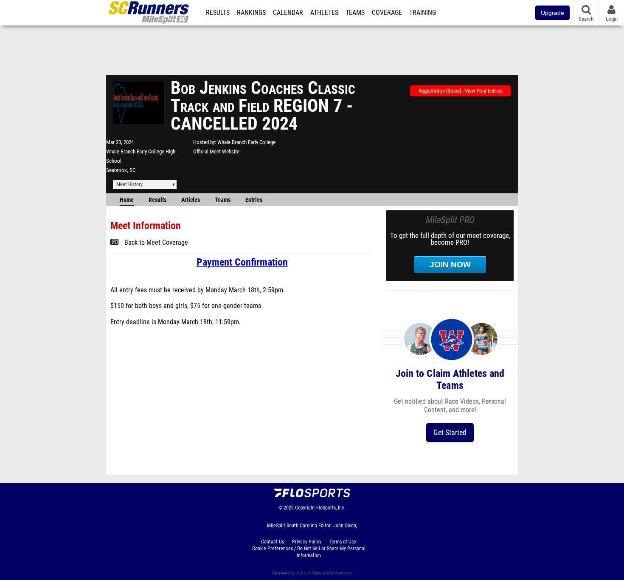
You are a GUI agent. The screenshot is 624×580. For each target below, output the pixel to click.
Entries (253, 200)
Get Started (450, 432)
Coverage (387, 13)
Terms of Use (342, 542)
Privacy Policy (306, 542)
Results (218, 13)
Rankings (251, 13)
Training (422, 13)
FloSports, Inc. (331, 508)
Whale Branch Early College (246, 142)
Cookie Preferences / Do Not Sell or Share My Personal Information (308, 552)
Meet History (129, 184)
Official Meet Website (216, 151)
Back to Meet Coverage (156, 242)
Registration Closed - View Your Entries (461, 91)
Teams (355, 13)
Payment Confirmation (242, 262)
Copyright (305, 508)
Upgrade (552, 12)
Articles (190, 200)
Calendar (288, 13)
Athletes (324, 13)
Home (127, 200)
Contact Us (272, 542)
